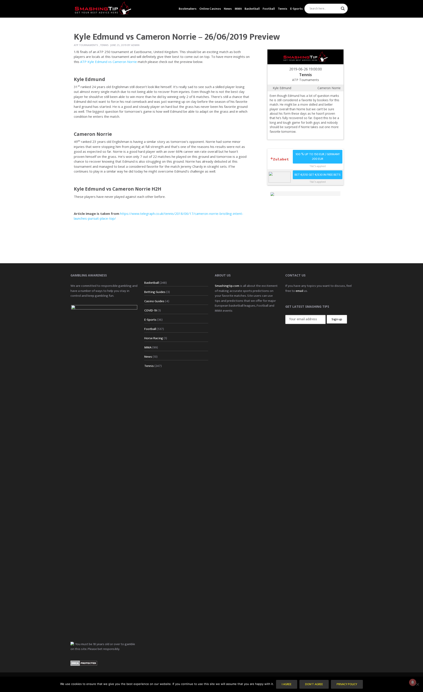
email (299, 291)
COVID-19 (150, 310)
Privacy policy (347, 684)
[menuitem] (187, 8)
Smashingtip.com (227, 286)
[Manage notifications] (412, 682)
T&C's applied (318, 166)
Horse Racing (153, 338)
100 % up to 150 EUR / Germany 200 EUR (317, 157)
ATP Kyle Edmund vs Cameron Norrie (108, 61)
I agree (286, 684)
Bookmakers (188, 8)
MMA (238, 8)
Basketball (252, 8)
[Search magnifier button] (343, 9)
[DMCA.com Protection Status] (83, 663)
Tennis (282, 8)
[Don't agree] (417, 684)
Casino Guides (154, 301)
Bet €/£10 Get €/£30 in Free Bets (318, 174)
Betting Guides (154, 292)
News (228, 8)
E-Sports (296, 8)
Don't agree (314, 684)
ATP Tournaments (86, 45)
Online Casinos (210, 8)
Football (269, 8)
